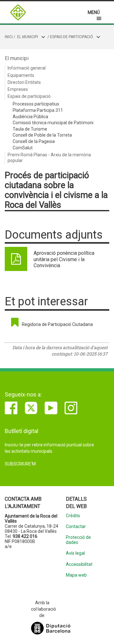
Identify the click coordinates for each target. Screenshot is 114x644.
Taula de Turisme (30, 129)
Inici (9, 37)
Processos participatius (36, 103)
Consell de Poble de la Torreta (42, 135)
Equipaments (21, 75)
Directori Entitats (24, 82)
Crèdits (73, 515)
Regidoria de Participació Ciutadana (57, 324)
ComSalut (23, 147)
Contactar (76, 526)
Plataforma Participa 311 (38, 110)
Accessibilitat (79, 564)
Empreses (18, 89)
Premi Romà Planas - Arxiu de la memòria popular (49, 157)
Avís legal (75, 553)
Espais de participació (71, 37)
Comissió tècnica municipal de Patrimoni (53, 122)
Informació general (27, 68)
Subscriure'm (20, 463)
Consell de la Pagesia (34, 141)
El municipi (27, 37)
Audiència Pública (30, 116)
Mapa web (76, 575)
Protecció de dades (78, 540)
